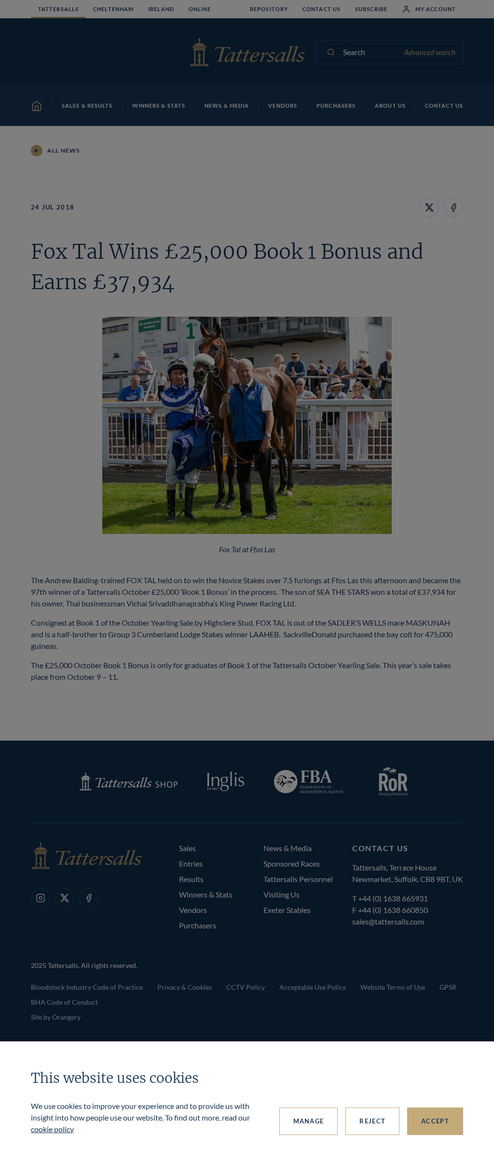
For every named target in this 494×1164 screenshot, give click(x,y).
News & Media (287, 848)
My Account (435, 9)
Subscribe (371, 9)
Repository (269, 9)
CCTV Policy (245, 987)
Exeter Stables (287, 909)
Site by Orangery (56, 1017)
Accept (435, 1121)
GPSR (447, 987)
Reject (372, 1121)
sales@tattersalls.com (388, 921)
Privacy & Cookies (184, 987)
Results (191, 879)
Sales (187, 848)
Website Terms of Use (392, 987)
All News (63, 150)
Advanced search (429, 52)
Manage (308, 1121)
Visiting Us (281, 894)
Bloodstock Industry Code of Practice (87, 987)
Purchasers (197, 925)
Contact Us (321, 9)
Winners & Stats (206, 894)
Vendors (193, 909)
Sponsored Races (291, 863)
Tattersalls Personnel (298, 879)
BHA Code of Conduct (64, 1002)
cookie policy (52, 1129)
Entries (191, 863)
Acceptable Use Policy (312, 987)
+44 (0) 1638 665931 (393, 898)
